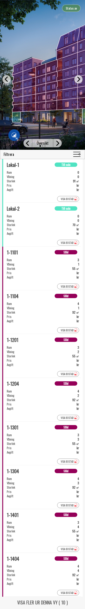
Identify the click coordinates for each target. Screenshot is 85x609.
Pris (9, 185)
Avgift (10, 189)
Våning (10, 176)
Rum (9, 172)
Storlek (11, 181)
